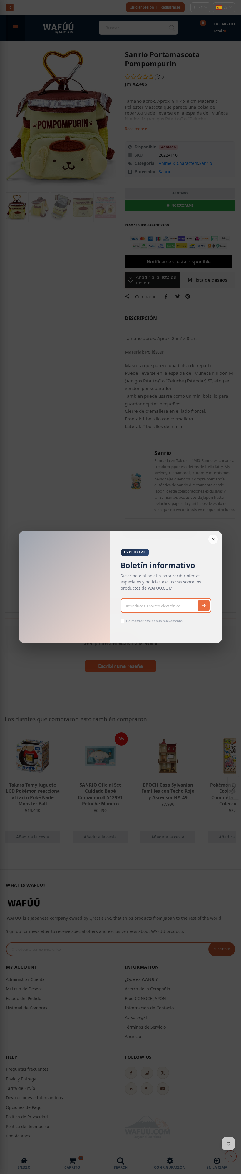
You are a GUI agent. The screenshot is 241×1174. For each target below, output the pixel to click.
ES (225, 7)
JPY (198, 7)
